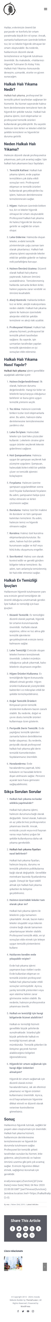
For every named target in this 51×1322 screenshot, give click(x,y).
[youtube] (28, 1311)
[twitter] (23, 1311)
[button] (6, 1267)
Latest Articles (32, 1204)
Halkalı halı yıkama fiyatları (25, 849)
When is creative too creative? (13, 1263)
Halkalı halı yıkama (14, 95)
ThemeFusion (32, 1300)
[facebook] (18, 1311)
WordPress (25, 1306)
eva (8, 1204)
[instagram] (33, 1311)
